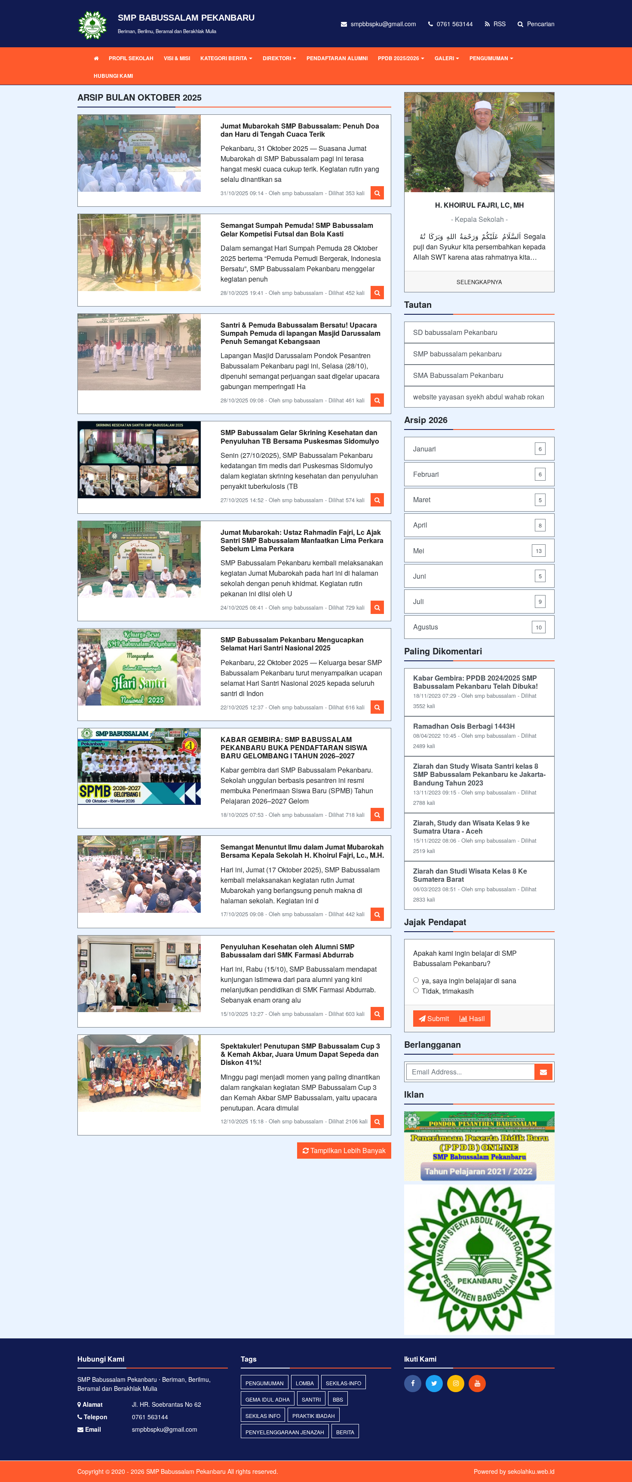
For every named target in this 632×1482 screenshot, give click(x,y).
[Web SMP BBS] (479, 1261)
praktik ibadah (313, 1415)
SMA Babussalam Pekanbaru (458, 375)
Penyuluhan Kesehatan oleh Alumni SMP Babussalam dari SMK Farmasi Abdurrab (288, 951)
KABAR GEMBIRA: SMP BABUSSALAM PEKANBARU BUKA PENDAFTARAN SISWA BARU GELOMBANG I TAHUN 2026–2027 (294, 747)
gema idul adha (267, 1399)
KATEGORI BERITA (223, 58)
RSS (499, 23)
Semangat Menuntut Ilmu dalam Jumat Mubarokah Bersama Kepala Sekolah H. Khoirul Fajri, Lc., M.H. (302, 851)
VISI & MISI (177, 58)
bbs (338, 1399)
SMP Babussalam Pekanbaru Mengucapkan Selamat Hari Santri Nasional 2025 (292, 644)
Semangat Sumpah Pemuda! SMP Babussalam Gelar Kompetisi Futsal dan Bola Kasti (297, 229)
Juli (477, 601)
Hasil (476, 1018)
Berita (345, 1432)
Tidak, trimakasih (448, 991)
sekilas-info (343, 1383)
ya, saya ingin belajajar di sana (469, 980)
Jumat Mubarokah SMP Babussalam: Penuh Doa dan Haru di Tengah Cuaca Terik (300, 130)
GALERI (444, 58)
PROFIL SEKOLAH (131, 58)
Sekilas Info (262, 1415)
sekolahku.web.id (531, 1471)
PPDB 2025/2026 (398, 58)
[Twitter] (436, 1383)
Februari (477, 474)
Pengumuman (264, 1383)
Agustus (477, 627)
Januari (477, 449)
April (477, 525)
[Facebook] (415, 1383)
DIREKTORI (277, 58)
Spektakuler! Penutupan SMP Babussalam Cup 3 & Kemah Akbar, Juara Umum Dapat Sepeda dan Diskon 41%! (300, 1054)
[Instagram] (458, 1383)
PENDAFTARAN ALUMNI (337, 58)
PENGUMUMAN (488, 58)
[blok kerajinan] (479, 1147)
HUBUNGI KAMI (113, 76)
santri (311, 1399)
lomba (305, 1383)
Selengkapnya (479, 282)
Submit (437, 1018)
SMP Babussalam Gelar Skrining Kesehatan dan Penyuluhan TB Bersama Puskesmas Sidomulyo (300, 436)
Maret (477, 499)
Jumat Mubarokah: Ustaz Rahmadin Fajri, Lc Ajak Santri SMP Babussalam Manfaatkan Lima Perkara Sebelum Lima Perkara (302, 540)
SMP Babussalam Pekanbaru (185, 1471)
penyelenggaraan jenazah (284, 1432)
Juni (477, 576)
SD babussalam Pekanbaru (455, 332)
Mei (477, 550)
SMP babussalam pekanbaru (457, 354)
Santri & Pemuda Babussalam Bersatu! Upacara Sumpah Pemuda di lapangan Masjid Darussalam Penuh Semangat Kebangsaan (300, 333)
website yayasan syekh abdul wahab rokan (478, 397)
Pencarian (540, 23)
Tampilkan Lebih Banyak (347, 1150)
